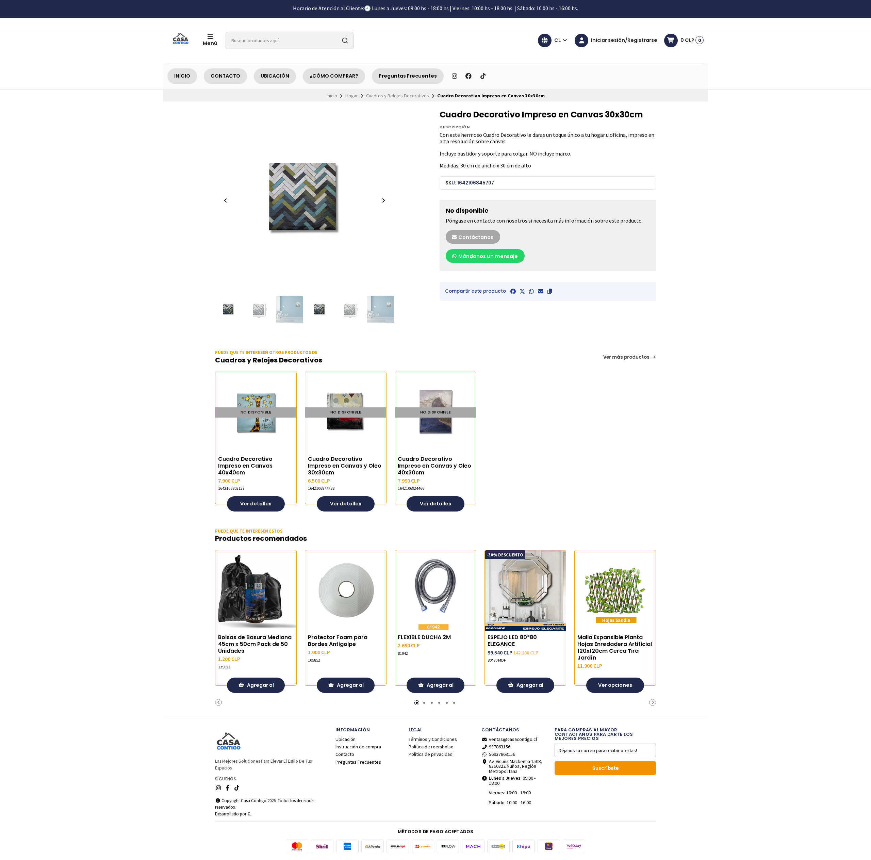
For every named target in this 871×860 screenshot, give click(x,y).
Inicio (332, 96)
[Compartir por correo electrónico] (540, 291)
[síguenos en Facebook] (468, 76)
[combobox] (290, 40)
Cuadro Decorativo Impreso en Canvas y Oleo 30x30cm (344, 466)
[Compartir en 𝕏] (522, 291)
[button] (549, 291)
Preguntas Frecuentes (408, 75)
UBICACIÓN (275, 75)
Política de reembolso (431, 746)
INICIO (182, 75)
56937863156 (502, 754)
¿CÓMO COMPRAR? (334, 75)
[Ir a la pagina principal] (181, 40)
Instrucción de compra (358, 746)
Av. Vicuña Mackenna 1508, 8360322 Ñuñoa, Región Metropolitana (515, 766)
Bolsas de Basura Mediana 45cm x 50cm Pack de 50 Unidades (255, 644)
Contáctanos (475, 237)
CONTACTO (225, 75)
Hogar (351, 96)
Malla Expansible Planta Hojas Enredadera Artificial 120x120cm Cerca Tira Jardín (614, 647)
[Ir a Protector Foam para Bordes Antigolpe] (345, 590)
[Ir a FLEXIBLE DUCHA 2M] (435, 590)
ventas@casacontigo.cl (513, 739)
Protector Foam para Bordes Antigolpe (337, 641)
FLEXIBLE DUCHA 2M (424, 637)
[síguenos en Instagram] (454, 76)
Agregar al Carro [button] (260, 687)
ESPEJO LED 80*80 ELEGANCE (512, 641)
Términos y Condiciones (433, 739)
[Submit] (345, 40)
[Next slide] (383, 200)
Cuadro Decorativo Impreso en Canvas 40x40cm (245, 466)
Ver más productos (627, 357)
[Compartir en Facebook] (513, 291)
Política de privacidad (431, 754)
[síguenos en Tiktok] (483, 76)
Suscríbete (605, 768)
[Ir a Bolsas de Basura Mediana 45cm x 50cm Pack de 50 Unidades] (255, 590)
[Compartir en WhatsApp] (531, 291)
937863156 (499, 746)
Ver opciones (615, 685)
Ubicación (345, 739)
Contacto (344, 754)
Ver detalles (256, 503)
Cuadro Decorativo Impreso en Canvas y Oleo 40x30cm (434, 466)
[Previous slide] (225, 200)
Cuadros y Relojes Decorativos (397, 96)
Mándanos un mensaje (487, 256)
